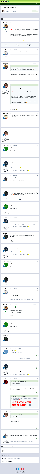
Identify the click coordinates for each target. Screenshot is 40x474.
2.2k (6, 168)
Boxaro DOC (5, 113)
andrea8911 (5, 190)
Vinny (5, 348)
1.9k (6, 356)
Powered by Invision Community (20, 472)
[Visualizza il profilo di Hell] (6, 382)
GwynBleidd (10, 461)
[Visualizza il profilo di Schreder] (6, 179)
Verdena (5, 432)
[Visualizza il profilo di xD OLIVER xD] (6, 149)
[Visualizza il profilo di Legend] (6, 163)
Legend (5, 159)
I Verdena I (7, 442)
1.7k (6, 211)
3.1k (6, 31)
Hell (5, 378)
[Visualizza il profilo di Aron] (6, 85)
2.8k (6, 198)
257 (6, 387)
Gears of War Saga (13, 11)
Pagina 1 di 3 (14, 446)
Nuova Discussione (35, 14)
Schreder (6, 175)
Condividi (29, 10)
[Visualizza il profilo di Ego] (6, 53)
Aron (6, 82)
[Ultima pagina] (9, 19)
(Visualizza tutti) (19, 458)
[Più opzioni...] (37, 22)
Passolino (3, 461)
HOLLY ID (7, 155)
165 (6, 90)
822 (6, 58)
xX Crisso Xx (7, 93)
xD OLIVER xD (6, 145)
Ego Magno (7, 59)
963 (6, 440)
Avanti (7, 446)
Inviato (13, 22)
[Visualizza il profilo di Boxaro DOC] (6, 117)
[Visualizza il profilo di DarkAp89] (3, 11)
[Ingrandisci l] (23, 40)
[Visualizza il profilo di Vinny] (6, 352)
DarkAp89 (7, 10)
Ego (5, 49)
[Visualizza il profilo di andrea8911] (6, 193)
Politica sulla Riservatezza (20, 471)
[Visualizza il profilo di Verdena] (6, 435)
